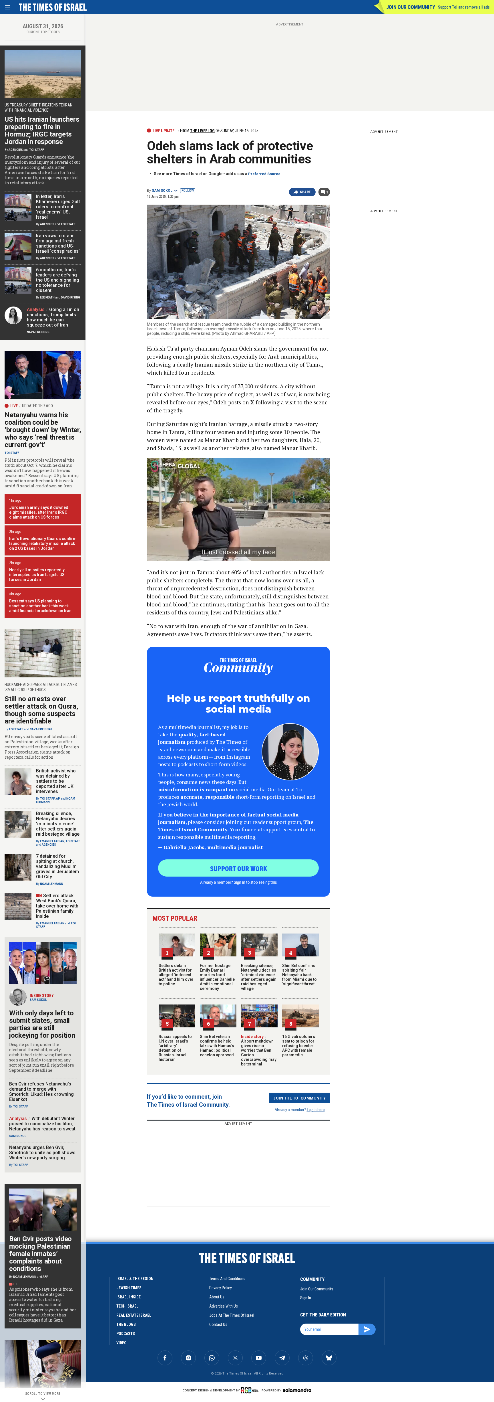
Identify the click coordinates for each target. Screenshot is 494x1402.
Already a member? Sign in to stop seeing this (238, 882)
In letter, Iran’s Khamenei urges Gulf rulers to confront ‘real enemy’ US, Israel (58, 207)
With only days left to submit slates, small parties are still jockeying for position (42, 1024)
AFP (45, 1276)
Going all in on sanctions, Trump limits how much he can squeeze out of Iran (53, 317)
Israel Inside (128, 1297)
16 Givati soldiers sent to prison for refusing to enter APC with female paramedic (298, 1045)
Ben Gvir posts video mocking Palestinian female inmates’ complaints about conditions (40, 1253)
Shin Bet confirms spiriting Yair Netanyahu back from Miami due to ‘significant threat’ (299, 974)
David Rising (70, 297)
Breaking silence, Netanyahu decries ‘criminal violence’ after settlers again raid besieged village (258, 977)
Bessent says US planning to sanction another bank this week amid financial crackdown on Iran (40, 606)
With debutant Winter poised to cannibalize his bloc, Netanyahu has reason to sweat (42, 1124)
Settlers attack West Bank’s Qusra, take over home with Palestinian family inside (57, 906)
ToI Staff (36, 149)
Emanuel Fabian (52, 841)
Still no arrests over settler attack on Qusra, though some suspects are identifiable (41, 710)
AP (58, 798)
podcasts (125, 1333)
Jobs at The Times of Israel (231, 1315)
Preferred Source (264, 174)
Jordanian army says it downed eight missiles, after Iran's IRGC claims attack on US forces (38, 512)
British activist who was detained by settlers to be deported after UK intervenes (56, 781)
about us (216, 1297)
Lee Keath (47, 297)
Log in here (316, 1109)
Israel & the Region (135, 1278)
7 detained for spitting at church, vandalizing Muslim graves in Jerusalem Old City (57, 866)
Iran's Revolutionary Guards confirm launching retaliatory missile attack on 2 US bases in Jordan (43, 543)
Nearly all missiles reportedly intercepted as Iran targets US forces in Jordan (37, 574)
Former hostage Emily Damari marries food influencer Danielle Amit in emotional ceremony (217, 977)
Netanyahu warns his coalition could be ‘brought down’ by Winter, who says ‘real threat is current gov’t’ (43, 429)
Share (305, 192)
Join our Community (410, 7)
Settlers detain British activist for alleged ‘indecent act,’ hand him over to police (176, 974)
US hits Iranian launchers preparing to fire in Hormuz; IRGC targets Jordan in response (42, 130)
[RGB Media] (250, 1390)
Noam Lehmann (51, 883)
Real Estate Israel (133, 1315)
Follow (188, 191)
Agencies (16, 149)
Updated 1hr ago (37, 406)
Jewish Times (129, 1288)
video (121, 1342)
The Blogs (126, 1324)
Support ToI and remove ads (464, 7)
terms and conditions (227, 1278)
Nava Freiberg (38, 332)
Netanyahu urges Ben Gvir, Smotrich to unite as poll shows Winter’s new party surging (42, 1152)
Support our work (238, 868)
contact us (218, 1324)
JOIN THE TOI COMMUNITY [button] (300, 1097)
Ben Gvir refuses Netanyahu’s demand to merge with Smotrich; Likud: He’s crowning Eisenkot (41, 1091)
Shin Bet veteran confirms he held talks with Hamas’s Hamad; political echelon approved (217, 1045)
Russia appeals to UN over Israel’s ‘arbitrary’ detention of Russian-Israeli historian (175, 1048)
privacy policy (220, 1288)
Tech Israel (127, 1306)
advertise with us (223, 1306)
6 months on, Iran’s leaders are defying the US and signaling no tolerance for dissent (57, 280)
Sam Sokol (162, 191)
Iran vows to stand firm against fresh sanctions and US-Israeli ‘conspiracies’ (58, 243)
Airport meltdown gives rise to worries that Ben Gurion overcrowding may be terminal (258, 1050)
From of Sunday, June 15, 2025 (218, 130)
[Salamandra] (297, 1390)
